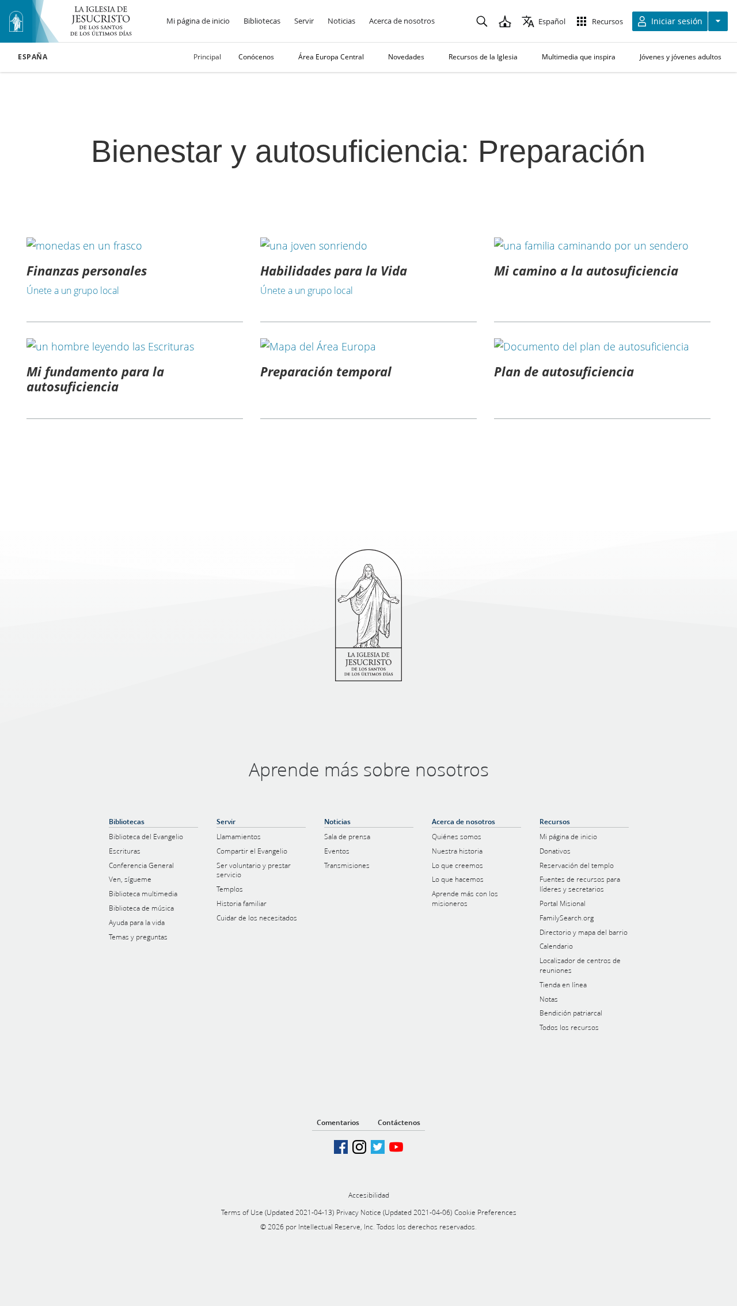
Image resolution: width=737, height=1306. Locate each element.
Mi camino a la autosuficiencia (586, 270)
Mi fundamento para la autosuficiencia (95, 379)
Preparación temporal (326, 371)
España (33, 57)
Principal (207, 57)
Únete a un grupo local (72, 290)
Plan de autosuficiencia (564, 371)
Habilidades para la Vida (333, 270)
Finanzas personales (86, 270)
